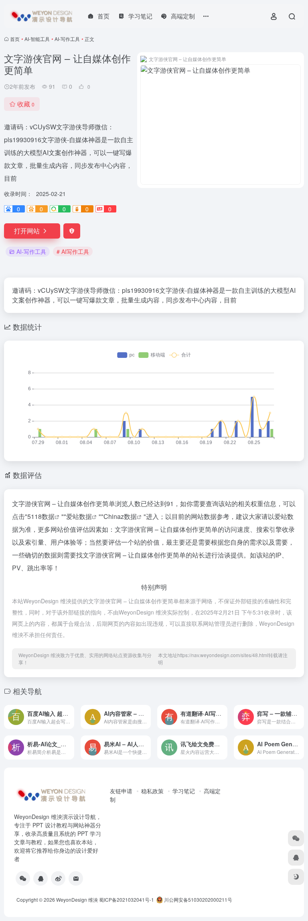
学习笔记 (183, 791)
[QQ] (40, 878)
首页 (15, 38)
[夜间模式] (296, 877)
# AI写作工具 (73, 251)
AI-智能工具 (37, 38)
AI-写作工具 (67, 38)
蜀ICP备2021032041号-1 (126, 899)
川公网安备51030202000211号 (197, 899)
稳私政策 (152, 791)
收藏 (25, 103)
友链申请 (121, 791)
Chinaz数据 (120, 516)
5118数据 (41, 516)
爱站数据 (79, 516)
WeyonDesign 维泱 (77, 899)
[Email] (76, 878)
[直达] (70, 717)
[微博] (58, 878)
